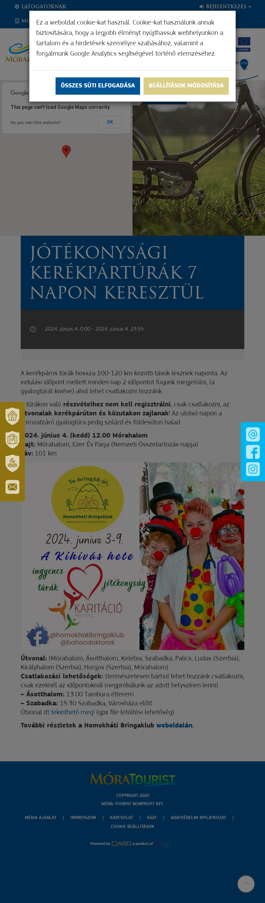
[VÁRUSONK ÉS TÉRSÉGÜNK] (12, 416)
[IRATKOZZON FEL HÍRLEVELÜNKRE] (12, 487)
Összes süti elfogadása (98, 86)
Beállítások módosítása (186, 86)
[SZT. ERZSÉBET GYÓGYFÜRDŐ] (12, 463)
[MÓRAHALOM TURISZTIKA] (12, 440)
